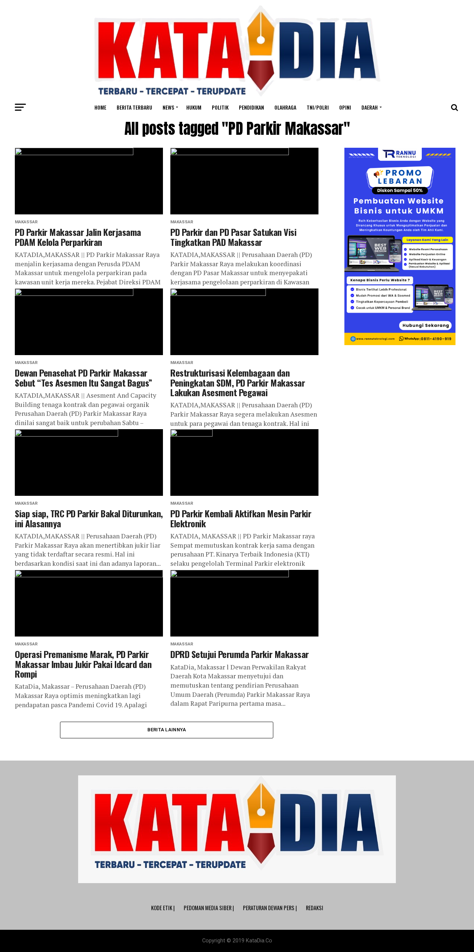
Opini (345, 107)
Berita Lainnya (166, 729)
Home (100, 107)
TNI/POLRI (318, 107)
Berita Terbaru (134, 107)
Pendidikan (251, 107)
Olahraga (285, 107)
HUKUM (193, 107)
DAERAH (369, 107)
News (168, 107)
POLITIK (220, 107)
